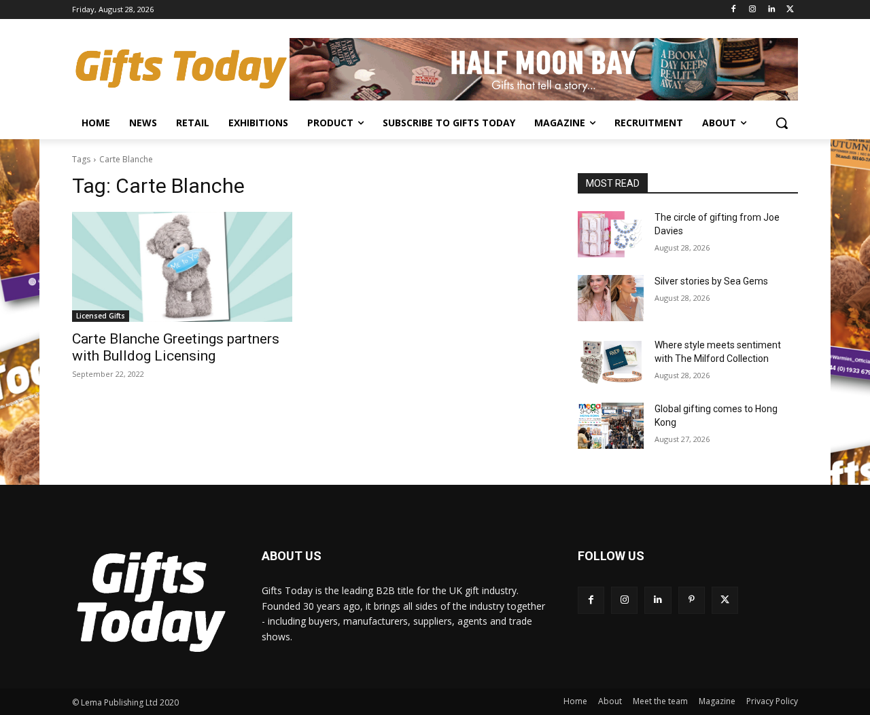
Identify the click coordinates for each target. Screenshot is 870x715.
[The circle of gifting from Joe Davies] (611, 234)
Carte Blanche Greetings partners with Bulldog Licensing (175, 347)
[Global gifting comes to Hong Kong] (611, 426)
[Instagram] (753, 10)
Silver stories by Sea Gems (711, 281)
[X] (790, 10)
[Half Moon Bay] (544, 69)
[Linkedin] (771, 10)
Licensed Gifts (100, 315)
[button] (781, 123)
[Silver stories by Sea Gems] (611, 298)
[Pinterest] (691, 600)
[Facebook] (734, 10)
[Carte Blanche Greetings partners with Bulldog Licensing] (182, 267)
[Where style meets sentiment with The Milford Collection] (611, 362)
